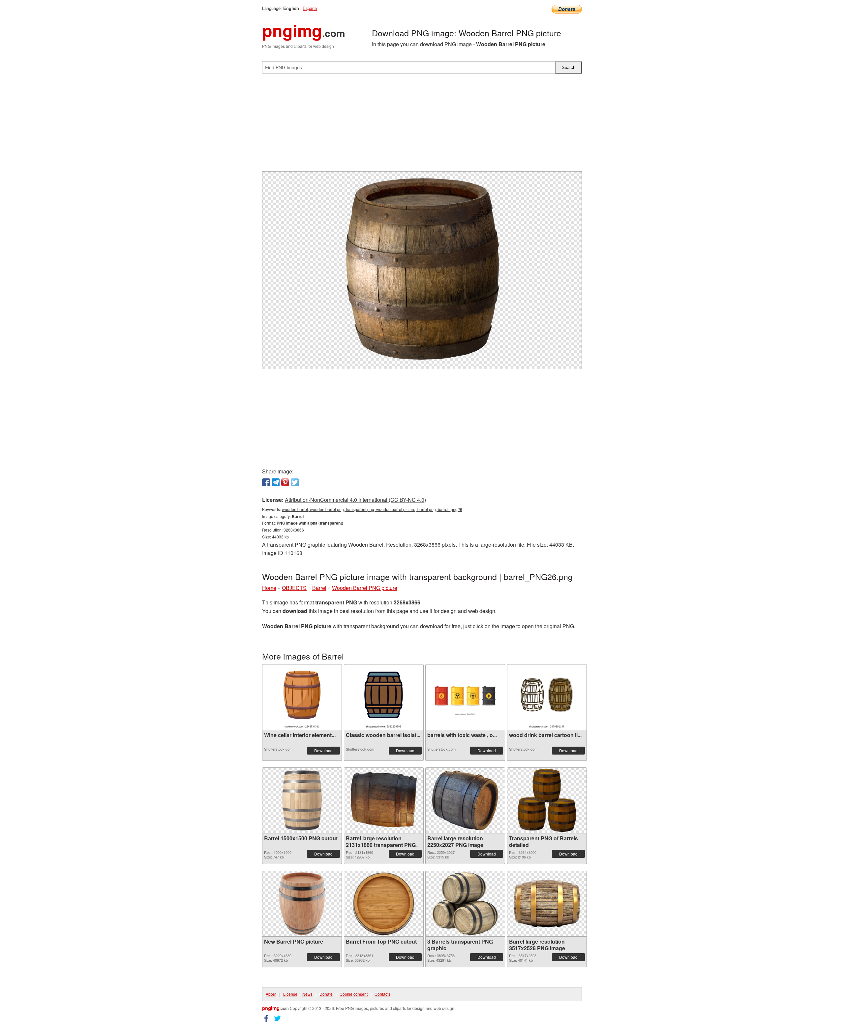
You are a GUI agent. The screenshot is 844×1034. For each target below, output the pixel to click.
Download (323, 750)
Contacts (382, 994)
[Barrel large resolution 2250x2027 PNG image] (465, 800)
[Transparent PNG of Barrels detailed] (547, 800)
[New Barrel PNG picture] (302, 903)
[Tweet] (295, 482)
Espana (310, 8)
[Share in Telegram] (276, 482)
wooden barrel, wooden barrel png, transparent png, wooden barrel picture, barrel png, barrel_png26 (372, 509)
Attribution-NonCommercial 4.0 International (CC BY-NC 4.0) (355, 499)
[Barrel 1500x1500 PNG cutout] (302, 800)
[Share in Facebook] (266, 482)
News (307, 994)
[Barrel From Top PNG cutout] (383, 903)
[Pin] (285, 482)
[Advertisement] (422, 125)
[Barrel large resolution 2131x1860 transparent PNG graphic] (384, 800)
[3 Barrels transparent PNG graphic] (465, 903)
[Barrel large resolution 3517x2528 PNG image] (547, 903)
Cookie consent (354, 994)
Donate (326, 994)
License (290, 994)
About (271, 994)
